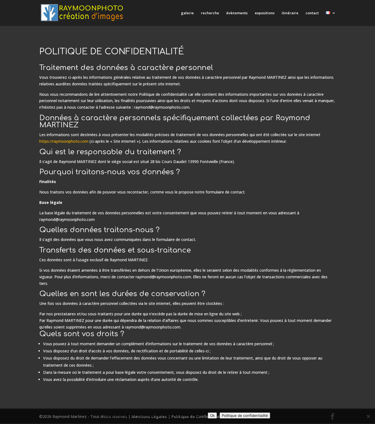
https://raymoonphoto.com (63, 141)
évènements (237, 13)
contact (312, 13)
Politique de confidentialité (245, 415)
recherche (210, 13)
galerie (187, 13)
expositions (265, 13)
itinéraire (290, 13)
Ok (212, 415)
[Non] (368, 416)
